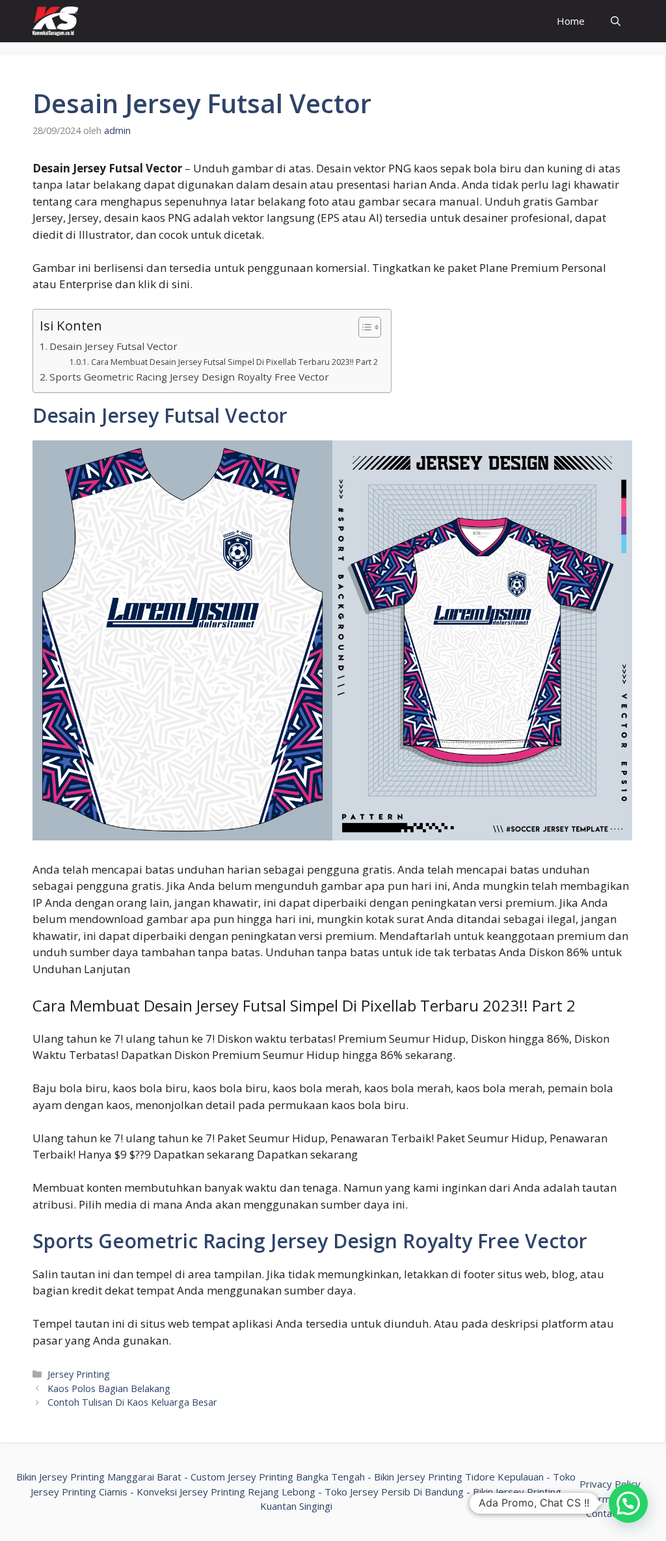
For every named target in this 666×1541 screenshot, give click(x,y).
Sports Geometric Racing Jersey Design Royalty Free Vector (189, 376)
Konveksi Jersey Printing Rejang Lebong (226, 1491)
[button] (628, 1503)
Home (571, 20)
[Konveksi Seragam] (56, 21)
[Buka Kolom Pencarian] (615, 21)
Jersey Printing (78, 1374)
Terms (601, 1498)
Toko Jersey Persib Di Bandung (394, 1491)
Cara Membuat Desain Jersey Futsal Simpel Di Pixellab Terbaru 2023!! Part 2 (234, 362)
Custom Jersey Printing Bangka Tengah (278, 1476)
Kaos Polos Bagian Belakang (108, 1388)
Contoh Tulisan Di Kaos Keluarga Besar (132, 1402)
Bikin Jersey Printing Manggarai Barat (98, 1476)
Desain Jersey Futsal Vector (113, 346)
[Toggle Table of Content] (363, 327)
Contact (603, 1513)
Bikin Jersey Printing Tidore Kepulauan (459, 1476)
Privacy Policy (610, 1483)
